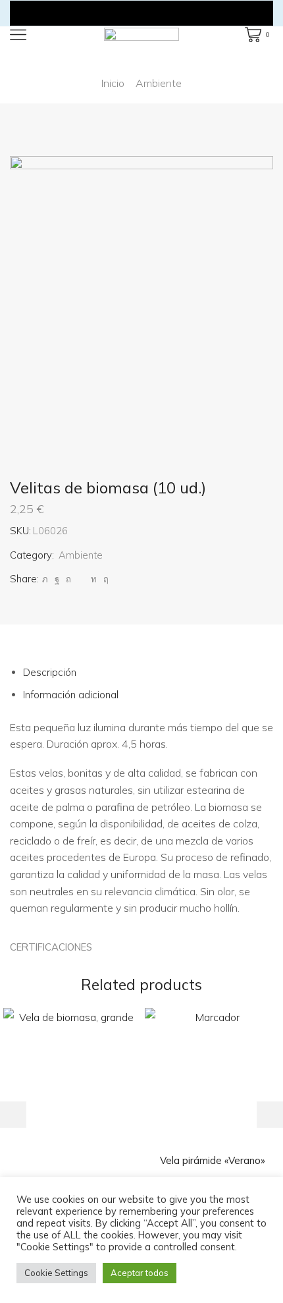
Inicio (112, 83)
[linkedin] (94, 579)
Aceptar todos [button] (139, 1272)
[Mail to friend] (81, 579)
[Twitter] (45, 579)
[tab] (49, 672)
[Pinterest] (68, 579)
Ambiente (159, 83)
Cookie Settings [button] (56, 1272)
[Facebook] (57, 579)
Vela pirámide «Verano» (212, 1160)
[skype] (104, 579)
